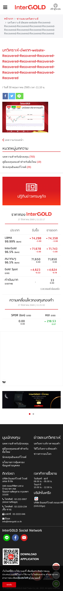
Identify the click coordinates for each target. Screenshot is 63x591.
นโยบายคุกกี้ (34, 578)
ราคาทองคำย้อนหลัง (49, 288)
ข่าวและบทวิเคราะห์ (27, 18)
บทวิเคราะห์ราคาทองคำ (47, 443)
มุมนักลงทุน (11, 438)
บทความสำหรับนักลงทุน (15, 443)
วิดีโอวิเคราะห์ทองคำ (45, 448)
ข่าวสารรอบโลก (42, 453)
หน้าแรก (8, 18)
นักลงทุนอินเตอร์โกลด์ (14, 457)
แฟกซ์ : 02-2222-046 (14, 514)
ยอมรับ (9, 584)
